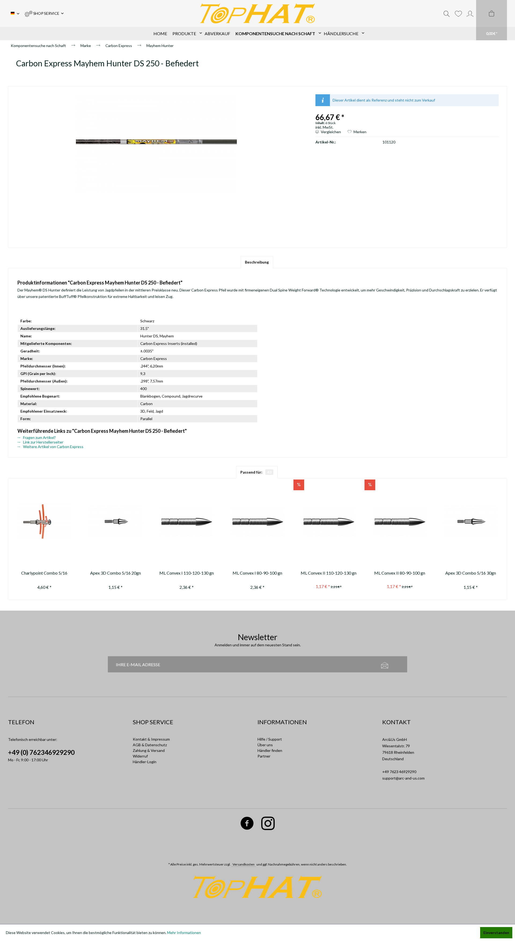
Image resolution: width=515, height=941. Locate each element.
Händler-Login (144, 761)
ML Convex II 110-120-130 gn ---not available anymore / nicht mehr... (328, 573)
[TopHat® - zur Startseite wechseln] (257, 13)
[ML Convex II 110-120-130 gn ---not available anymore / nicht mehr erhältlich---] (328, 521)
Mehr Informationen (184, 932)
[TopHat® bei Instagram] (268, 824)
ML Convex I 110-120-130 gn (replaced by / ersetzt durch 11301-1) (186, 573)
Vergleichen (330, 131)
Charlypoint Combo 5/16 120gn (44, 573)
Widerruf (140, 756)
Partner (264, 756)
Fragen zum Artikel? (39, 437)
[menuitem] (44, 13)
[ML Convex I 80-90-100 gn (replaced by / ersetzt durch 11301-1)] (258, 521)
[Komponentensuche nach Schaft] (277, 33)
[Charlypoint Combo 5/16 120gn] (44, 521)
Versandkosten (244, 864)
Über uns (265, 744)
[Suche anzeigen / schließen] (446, 13)
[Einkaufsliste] (458, 13)
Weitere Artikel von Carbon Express (52, 446)
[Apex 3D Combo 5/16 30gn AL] (471, 521)
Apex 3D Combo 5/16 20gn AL (115, 573)
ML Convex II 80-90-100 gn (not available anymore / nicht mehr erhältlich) (400, 573)
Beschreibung (257, 262)
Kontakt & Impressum (151, 739)
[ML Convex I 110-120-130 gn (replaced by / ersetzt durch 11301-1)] (187, 521)
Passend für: (255, 472)
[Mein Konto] (470, 13)
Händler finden (270, 750)
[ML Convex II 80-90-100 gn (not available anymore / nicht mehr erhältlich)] (400, 521)
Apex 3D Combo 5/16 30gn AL (470, 573)
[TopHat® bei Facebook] (247, 824)
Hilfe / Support (270, 739)
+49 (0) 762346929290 (41, 752)
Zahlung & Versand (149, 750)
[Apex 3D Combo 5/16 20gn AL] (115, 521)
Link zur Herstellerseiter (42, 442)
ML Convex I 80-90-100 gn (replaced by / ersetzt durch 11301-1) (257, 573)
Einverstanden (496, 932)
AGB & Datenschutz (150, 744)
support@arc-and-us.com (403, 778)
